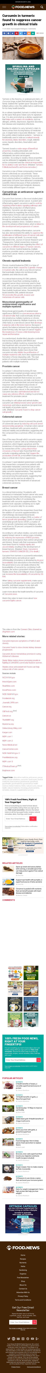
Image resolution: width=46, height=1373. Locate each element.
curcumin (24, 779)
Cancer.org (6, 707)
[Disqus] (23, 932)
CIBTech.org (7, 711)
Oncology (24, 788)
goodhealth (6, 784)
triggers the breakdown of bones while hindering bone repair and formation (21, 332)
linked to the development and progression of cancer (23, 225)
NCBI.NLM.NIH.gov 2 (11, 753)
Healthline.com (8, 686)
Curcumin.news (10, 594)
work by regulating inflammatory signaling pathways (22, 204)
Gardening (23, 1270)
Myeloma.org (7, 724)
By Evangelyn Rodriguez (19, 29)
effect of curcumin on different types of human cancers (22, 245)
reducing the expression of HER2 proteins (22, 537)
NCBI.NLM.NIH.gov (10, 694)
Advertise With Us (23, 1292)
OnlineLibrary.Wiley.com (12, 728)
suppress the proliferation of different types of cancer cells (22, 234)
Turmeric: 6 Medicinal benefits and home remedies (22, 166)
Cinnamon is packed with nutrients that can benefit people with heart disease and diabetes (29, 891)
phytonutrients (33, 788)
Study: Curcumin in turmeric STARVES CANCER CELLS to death (20, 550)
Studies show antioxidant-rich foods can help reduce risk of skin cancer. (20, 668)
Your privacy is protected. (13, 826)
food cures (33, 779)
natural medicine (14, 788)
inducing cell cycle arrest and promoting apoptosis (22, 425)
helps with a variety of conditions (19, 119)
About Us (23, 1285)
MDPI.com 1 (7, 736)
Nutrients (23, 1263)
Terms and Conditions (23, 1300)
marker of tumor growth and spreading (22, 518)
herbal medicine (15, 786)
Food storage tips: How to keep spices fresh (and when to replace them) (28, 1143)
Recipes (23, 1259)
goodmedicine (17, 784)
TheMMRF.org (8, 720)
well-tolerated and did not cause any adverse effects (20, 393)
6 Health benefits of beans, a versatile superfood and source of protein (28, 1086)
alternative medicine (21, 777)
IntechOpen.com (9, 682)
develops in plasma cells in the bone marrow (22, 324)
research (13, 790)
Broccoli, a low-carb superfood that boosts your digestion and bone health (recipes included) (29, 1156)
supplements (22, 790)
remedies (5, 790)
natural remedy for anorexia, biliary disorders (20, 138)
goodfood (34, 781)
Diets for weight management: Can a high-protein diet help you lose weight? (29, 1191)
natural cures (31, 786)
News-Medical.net (9, 745)
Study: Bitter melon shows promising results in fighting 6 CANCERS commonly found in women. (22, 661)
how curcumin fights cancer (19, 599)
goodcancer (24, 781)
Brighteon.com (8, 770)
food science (15, 781)
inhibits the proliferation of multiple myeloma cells (20, 353)
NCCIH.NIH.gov (8, 677)
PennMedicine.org (9, 757)
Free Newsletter (23, 1278)
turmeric (31, 790)
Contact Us (23, 1289)
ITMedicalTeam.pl (9, 766)
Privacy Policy (23, 1296)
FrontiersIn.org (8, 698)
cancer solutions (13, 779)
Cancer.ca (6, 716)
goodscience (28, 784)
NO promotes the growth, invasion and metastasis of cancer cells (18, 296)
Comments (32, 29)
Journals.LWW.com (10, 702)
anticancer (33, 777)
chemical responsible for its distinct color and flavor (22, 163)
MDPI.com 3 (7, 761)
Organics (23, 1274)
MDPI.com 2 (7, 741)
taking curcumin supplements (19, 581)
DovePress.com (9, 690)
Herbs (23, 786)
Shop (23, 1281)
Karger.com (7, 732)
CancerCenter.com (10, 749)
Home (23, 1255)
